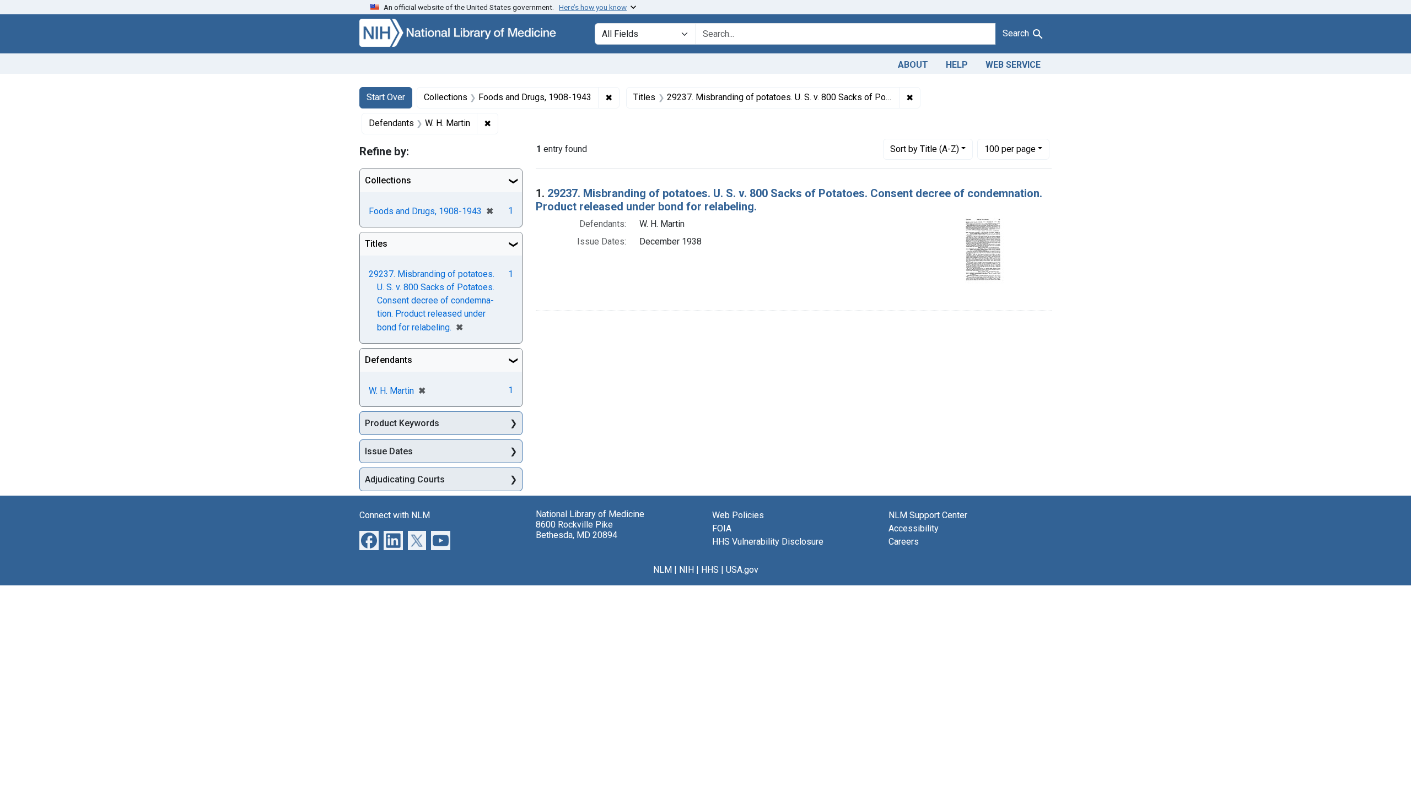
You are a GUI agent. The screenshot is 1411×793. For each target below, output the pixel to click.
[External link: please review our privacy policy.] (369, 540)
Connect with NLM (394, 515)
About (913, 64)
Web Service (1013, 64)
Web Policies (738, 515)
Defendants (388, 360)
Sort (924, 149)
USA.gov (742, 569)
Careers (903, 541)
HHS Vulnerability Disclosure (767, 541)
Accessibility (913, 528)
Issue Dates (389, 451)
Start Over (386, 97)
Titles (376, 243)
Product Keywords (402, 423)
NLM (662, 569)
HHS (710, 569)
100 (1010, 148)
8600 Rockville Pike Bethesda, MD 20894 (576, 529)
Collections (388, 180)
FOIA (721, 528)
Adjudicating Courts (405, 479)
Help (957, 64)
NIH (686, 569)
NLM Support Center (927, 515)
